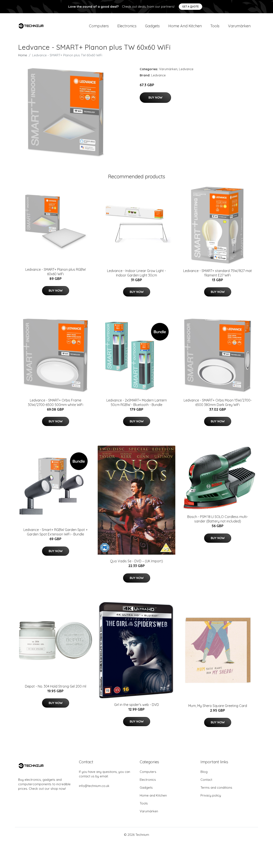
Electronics (126, 25)
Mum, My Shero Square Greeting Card (217, 706)
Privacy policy (210, 795)
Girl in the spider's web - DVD (136, 704)
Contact (206, 780)
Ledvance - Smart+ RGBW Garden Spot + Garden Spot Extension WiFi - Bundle (55, 532)
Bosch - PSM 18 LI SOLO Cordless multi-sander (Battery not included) (217, 519)
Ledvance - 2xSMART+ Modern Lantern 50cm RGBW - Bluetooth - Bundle (136, 402)
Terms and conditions (216, 787)
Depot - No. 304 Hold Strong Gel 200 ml (55, 686)
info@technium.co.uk (94, 786)
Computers (99, 25)
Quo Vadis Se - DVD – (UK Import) (136, 561)
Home (22, 55)
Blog (204, 772)
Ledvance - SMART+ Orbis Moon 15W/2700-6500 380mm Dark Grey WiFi (218, 402)
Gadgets (152, 25)
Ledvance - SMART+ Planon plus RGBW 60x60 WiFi (55, 271)
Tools (214, 25)
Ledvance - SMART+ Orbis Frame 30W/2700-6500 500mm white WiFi (55, 402)
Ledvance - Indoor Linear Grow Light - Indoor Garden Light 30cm (136, 273)
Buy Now (155, 97)
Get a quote (190, 6)
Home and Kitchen (185, 25)
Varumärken (239, 25)
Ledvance (186, 69)
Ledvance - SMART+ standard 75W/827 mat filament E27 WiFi (217, 273)
